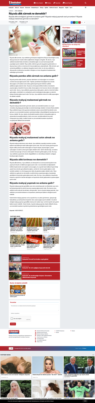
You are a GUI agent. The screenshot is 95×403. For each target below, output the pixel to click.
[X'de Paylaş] (74, 22)
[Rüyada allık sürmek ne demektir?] (34, 41)
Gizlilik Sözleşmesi (60, 330)
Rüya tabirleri (18, 10)
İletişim (73, 330)
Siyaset (22, 7)
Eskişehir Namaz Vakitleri (42, 333)
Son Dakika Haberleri (41, 340)
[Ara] (85, 3)
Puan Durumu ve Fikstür (42, 337)
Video (49, 3)
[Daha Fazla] (79, 22)
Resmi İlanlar (68, 3)
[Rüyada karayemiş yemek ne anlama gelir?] (17, 289)
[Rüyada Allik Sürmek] (20, 128)
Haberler (11, 10)
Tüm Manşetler (40, 338)
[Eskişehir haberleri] (15, 3)
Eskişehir (11, 7)
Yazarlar (57, 3)
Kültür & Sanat (53, 7)
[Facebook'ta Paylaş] (72, 22)
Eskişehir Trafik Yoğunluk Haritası (44, 335)
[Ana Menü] (85, 7)
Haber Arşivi (39, 341)
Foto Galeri (39, 3)
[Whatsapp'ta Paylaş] (77, 22)
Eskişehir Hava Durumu (42, 332)
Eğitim (46, 7)
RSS (12, 348)
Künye (57, 332)
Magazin (61, 7)
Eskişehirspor (35, 7)
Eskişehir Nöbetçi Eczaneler (43, 330)
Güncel (17, 7)
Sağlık (66, 7)
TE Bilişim (84, 348)
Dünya (41, 7)
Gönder (13, 324)
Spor (71, 7)
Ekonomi (27, 7)
